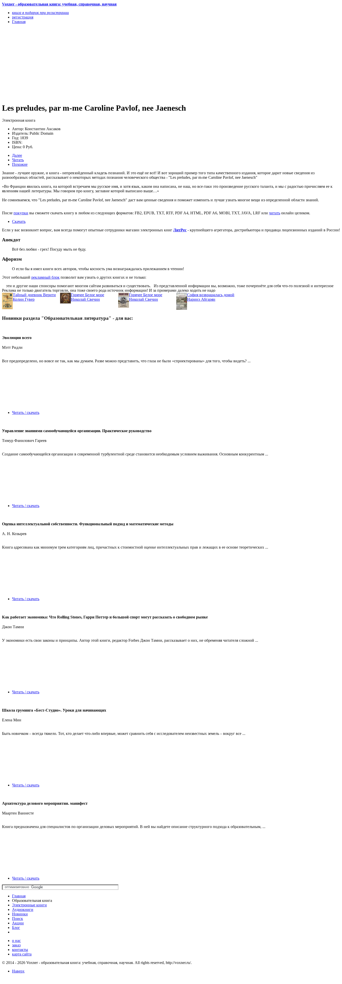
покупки (21, 213)
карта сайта (22, 954)
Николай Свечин (85, 299)
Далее (17, 155)
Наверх (18, 971)
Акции (18, 923)
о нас (16, 940)
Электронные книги (29, 905)
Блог (16, 927)
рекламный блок (45, 277)
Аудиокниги (22, 909)
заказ (16, 945)
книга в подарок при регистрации (40, 13)
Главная (19, 896)
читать (274, 213)
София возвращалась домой (210, 295)
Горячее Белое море (87, 295)
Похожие (20, 164)
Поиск (17, 918)
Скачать (19, 221)
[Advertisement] (120, 63)
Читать (18, 160)
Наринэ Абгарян (201, 299)
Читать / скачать (25, 412)
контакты (20, 949)
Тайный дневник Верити (34, 295)
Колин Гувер (24, 299)
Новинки (20, 914)
